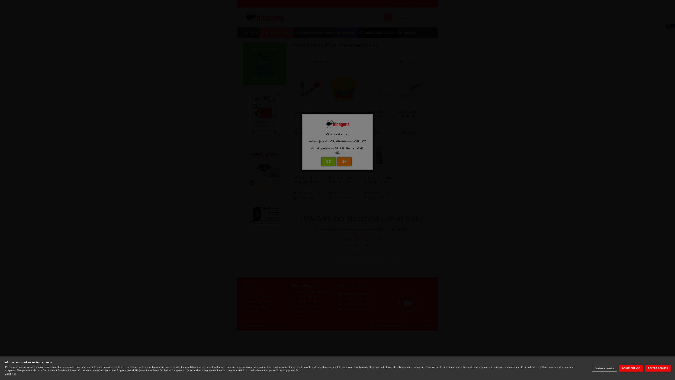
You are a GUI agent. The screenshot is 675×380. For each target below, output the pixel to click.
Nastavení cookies (604, 368)
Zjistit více (10, 374)
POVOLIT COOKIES (658, 368)
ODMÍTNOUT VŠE (631, 368)
